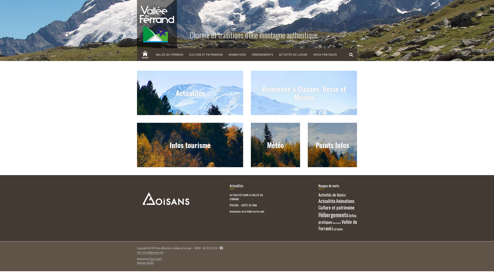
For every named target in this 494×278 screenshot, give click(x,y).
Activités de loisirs (293, 54)
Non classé (337, 222)
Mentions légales (145, 263)
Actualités (326, 200)
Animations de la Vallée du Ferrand (247, 211)
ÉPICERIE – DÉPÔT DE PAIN (243, 205)
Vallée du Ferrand (169, 54)
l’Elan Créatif (155, 259)
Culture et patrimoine (206, 54)
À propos (337, 228)
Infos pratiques (325, 54)
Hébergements (262, 54)
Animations (237, 54)
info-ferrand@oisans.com (150, 252)
